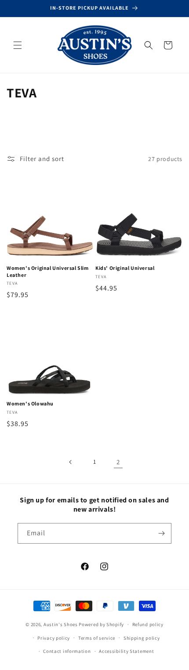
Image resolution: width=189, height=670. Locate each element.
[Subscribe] (161, 533)
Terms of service (96, 638)
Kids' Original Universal (124, 268)
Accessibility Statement (126, 651)
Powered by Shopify (101, 624)
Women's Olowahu (30, 403)
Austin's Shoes (61, 624)
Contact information (67, 651)
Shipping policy (142, 638)
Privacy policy (53, 638)
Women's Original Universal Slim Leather (48, 271)
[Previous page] (70, 462)
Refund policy (148, 624)
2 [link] (118, 462)
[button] (17, 45)
